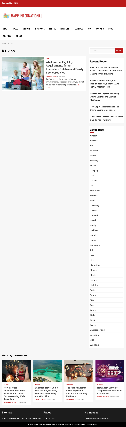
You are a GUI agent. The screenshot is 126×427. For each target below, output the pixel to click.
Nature (93, 280)
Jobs (92, 250)
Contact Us (49, 418)
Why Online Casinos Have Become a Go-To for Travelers (106, 118)
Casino (93, 180)
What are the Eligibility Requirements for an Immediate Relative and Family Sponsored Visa (23, 73)
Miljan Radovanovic (10, 402)
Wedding (94, 345)
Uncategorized (97, 330)
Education (95, 190)
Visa (47, 59)
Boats (93, 155)
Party (92, 290)
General (94, 215)
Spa (89, 29)
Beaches (94, 150)
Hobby (93, 225)
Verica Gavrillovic (103, 396)
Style (92, 315)
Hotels (93, 235)
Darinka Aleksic (51, 76)
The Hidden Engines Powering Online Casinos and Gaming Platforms (104, 96)
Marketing (95, 265)
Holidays (94, 230)
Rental (52, 29)
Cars (92, 175)
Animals (93, 140)
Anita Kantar (70, 399)
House (93, 240)
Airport (26, 29)
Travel (15, 29)
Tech (92, 320)
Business (7, 36)
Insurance (40, 29)
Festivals (78, 29)
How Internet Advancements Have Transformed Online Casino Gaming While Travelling (106, 70)
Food (110, 29)
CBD (92, 185)
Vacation (94, 335)
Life (92, 260)
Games (93, 210)
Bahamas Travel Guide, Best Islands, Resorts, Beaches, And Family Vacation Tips (104, 83)
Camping (100, 29)
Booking (94, 160)
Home (4, 29)
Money (93, 270)
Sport (19, 36)
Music (93, 275)
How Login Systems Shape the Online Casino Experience (104, 108)
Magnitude (80, 424)
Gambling (94, 205)
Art (91, 145)
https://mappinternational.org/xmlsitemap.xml (21, 418)
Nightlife (64, 29)
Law (92, 255)
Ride (92, 300)
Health (93, 220)
